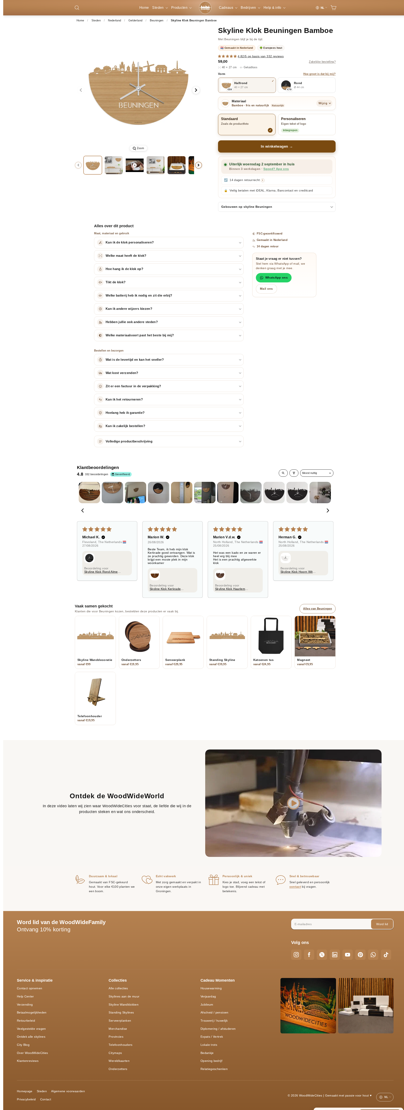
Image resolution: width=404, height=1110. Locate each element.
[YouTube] (347, 955)
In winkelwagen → (277, 146)
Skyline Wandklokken (124, 1004)
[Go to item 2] (112, 492)
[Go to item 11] (320, 492)
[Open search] (283, 473)
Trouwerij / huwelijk (214, 1020)
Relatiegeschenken (214, 1069)
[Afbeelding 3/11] (155, 165)
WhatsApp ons (276, 277)
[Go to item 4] (158, 492)
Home (144, 7)
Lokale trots (209, 1044)
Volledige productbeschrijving (129, 441)
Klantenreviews (27, 1061)
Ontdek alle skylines (31, 1036)
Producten (180, 7)
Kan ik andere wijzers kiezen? (129, 308)
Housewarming (211, 988)
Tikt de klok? (116, 282)
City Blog (23, 1044)
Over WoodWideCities (32, 1053)
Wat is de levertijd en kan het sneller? (135, 359)
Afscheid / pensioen (215, 1012)
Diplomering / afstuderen (218, 1028)
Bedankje (207, 1053)
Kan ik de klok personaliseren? (130, 242)
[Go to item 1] (89, 492)
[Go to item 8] (251, 492)
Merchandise (118, 1028)
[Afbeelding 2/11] (113, 165)
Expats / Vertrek (212, 1036)
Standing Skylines (121, 1012)
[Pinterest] (360, 955)
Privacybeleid (26, 1099)
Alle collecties (118, 988)
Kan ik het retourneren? (124, 399)
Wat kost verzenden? (122, 373)
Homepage (24, 1091)
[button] (228, 56)
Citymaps (115, 1053)
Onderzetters (118, 1069)
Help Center (25, 996)
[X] (322, 955)
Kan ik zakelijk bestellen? (125, 426)
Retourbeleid (26, 1020)
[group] (138, 90)
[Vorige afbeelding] (81, 90)
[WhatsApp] (373, 955)
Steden (158, 7)
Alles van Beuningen (317, 608)
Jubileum (207, 1004)
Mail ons (266, 288)
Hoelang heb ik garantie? (125, 412)
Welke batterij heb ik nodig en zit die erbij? (139, 295)
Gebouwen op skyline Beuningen (246, 206)
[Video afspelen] (134, 165)
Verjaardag (208, 996)
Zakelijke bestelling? (322, 61)
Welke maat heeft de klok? (126, 255)
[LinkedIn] (335, 955)
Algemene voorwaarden (68, 1091)
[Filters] (293, 473)
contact (295, 886)
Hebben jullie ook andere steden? (132, 322)
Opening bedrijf (211, 1061)
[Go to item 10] (297, 492)
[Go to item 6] (204, 492)
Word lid (382, 924)
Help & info (273, 7)
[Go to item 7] (228, 492)
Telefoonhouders (120, 1044)
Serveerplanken (120, 1020)
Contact (45, 1099)
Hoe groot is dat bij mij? (319, 74)
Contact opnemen (29, 988)
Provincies (116, 1036)
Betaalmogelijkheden (32, 1012)
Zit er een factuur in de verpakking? (133, 386)
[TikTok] (386, 955)
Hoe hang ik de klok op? (124, 269)
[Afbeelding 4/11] (176, 165)
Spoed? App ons (276, 169)
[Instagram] (296, 955)
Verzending (25, 1004)
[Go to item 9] (274, 492)
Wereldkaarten (119, 1061)
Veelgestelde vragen (31, 1028)
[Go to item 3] (135, 492)
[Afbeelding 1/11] (92, 165)
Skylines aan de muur (124, 996)
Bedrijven (249, 7)
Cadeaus (226, 7)
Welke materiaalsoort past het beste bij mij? (140, 335)
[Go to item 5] (181, 492)
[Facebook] (309, 955)
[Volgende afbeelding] (196, 90)
